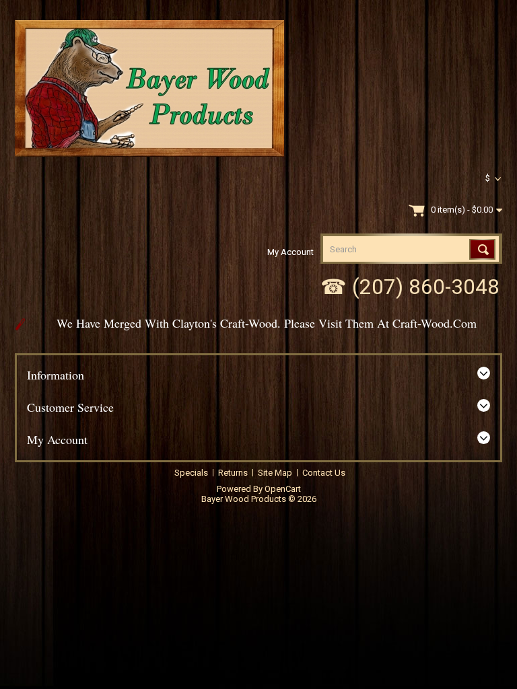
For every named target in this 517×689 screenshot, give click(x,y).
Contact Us (323, 473)
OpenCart (283, 489)
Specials (191, 473)
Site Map (275, 473)
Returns (233, 473)
